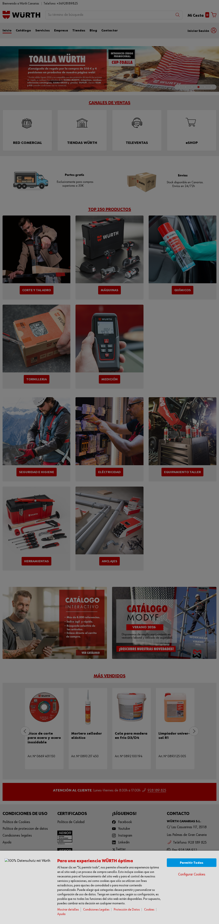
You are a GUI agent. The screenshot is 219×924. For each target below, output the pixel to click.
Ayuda (61, 914)
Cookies (149, 909)
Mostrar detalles (68, 909)
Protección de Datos (127, 909)
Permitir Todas (191, 862)
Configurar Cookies (191, 874)
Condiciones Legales (96, 909)
